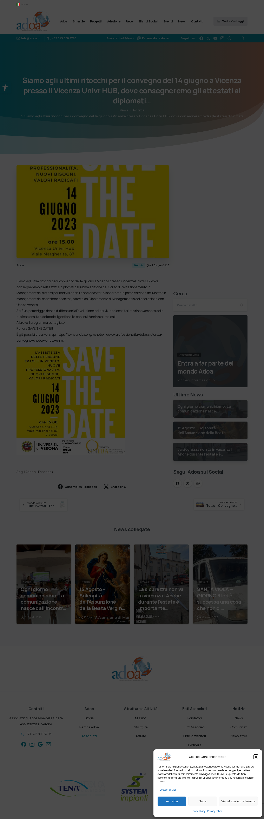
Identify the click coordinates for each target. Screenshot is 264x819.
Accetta (172, 801)
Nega (202, 801)
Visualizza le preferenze (238, 801)
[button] (256, 757)
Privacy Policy (214, 811)
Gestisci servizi (168, 789)
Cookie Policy (198, 811)
